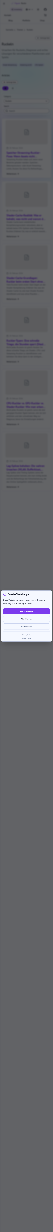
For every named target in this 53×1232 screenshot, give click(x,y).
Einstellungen (26, 626)
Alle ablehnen (26, 619)
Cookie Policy (26, 638)
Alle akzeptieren (26, 611)
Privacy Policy (26, 635)
